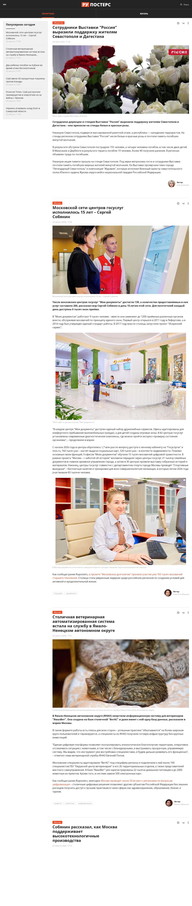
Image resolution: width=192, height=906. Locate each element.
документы (71, 593)
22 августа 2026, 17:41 (62, 635)
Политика (48, 13)
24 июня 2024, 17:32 (61, 41)
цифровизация (85, 803)
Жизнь (144, 13)
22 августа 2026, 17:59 (62, 222)
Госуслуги (58, 593)
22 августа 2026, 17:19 (62, 845)
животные (69, 803)
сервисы (58, 803)
